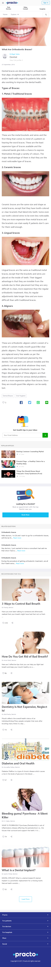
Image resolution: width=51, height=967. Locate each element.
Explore (13, 14)
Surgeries (42, 9)
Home (5, 14)
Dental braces (8, 396)
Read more (17, 538)
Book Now (25, 515)
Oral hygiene (20, 396)
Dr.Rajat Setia (14, 54)
